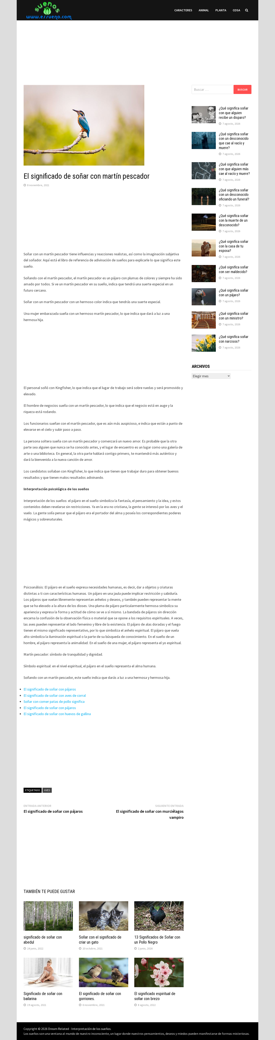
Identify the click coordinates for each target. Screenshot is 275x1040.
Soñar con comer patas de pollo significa (54, 701)
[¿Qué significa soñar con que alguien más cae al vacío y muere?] (204, 165)
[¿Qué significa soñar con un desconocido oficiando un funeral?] (204, 190)
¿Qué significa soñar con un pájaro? (233, 292)
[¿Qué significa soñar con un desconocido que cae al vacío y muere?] (204, 134)
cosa (236, 10)
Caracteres (183, 10)
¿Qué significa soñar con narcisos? (233, 339)
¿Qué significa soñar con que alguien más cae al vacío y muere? (234, 169)
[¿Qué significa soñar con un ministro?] (204, 314)
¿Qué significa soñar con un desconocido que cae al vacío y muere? (233, 141)
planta (220, 10)
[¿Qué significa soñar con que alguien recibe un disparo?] (204, 108)
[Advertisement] (137, 48)
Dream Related (58, 1029)
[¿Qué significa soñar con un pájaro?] (204, 291)
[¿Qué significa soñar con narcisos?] (204, 337)
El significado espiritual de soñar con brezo (154, 996)
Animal (204, 10)
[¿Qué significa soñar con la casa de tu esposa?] (204, 242)
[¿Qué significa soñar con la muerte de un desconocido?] (204, 216)
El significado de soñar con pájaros (50, 689)
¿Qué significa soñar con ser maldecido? (233, 269)
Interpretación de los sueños (91, 1029)
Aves (47, 790)
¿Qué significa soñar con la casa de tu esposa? (233, 246)
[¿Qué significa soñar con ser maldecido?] (204, 267)
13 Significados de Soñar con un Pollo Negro (157, 940)
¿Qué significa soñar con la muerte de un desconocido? (233, 220)
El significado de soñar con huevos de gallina (57, 713)
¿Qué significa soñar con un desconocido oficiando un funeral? (234, 194)
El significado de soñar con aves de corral (55, 695)
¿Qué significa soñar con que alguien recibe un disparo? (233, 113)
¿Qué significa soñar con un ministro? (233, 315)
